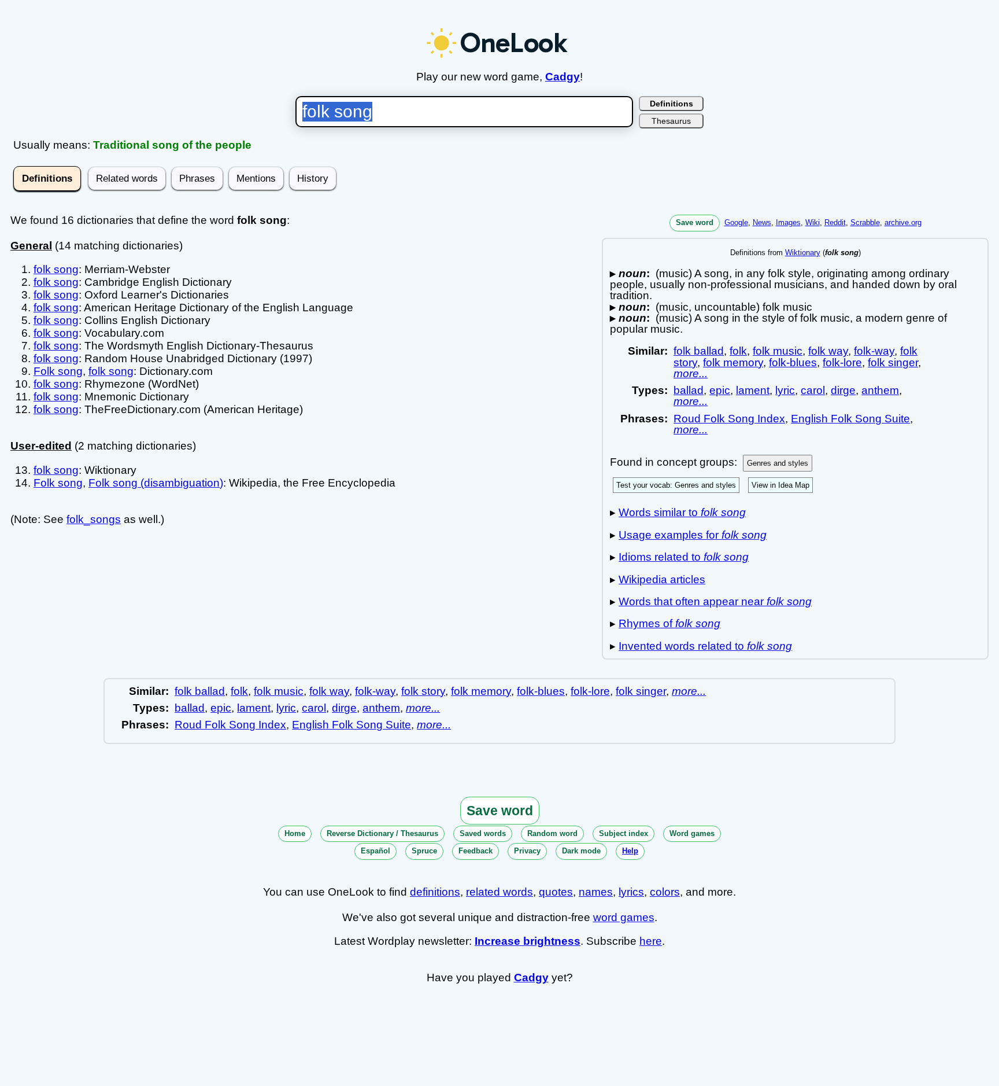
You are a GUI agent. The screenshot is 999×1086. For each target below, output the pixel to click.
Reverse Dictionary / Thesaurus (382, 833)
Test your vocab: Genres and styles (676, 485)
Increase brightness (527, 941)
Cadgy (562, 77)
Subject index (623, 833)
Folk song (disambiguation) (155, 483)
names (596, 892)
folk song (56, 269)
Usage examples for (693, 535)
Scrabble (865, 222)
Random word (552, 833)
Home (294, 833)
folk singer (893, 362)
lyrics (631, 892)
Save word (694, 222)
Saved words (483, 833)
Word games (692, 833)
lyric (785, 390)
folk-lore (842, 362)
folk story (423, 691)
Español (375, 850)
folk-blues (793, 362)
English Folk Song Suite (850, 419)
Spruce (424, 850)
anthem (880, 390)
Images (788, 222)
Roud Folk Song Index (729, 419)
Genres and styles (777, 463)
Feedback (475, 850)
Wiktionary (802, 252)
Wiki (812, 222)
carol (813, 390)
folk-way (874, 351)
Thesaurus (671, 121)
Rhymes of (669, 623)
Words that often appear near (715, 601)
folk (738, 351)
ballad (689, 390)
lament (752, 390)
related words (499, 892)
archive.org (903, 222)
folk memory (733, 362)
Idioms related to (684, 557)
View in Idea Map (780, 485)
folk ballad (699, 351)
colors (665, 892)
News (762, 222)
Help (630, 850)
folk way (828, 351)
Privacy (527, 850)
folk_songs (93, 519)
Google (736, 222)
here (650, 941)
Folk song (58, 371)
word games (623, 917)
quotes (556, 892)
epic (719, 390)
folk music (777, 351)
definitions (435, 892)
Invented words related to (705, 646)
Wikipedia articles (662, 579)
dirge (843, 390)
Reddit (835, 222)
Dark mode (581, 850)
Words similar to (682, 512)
